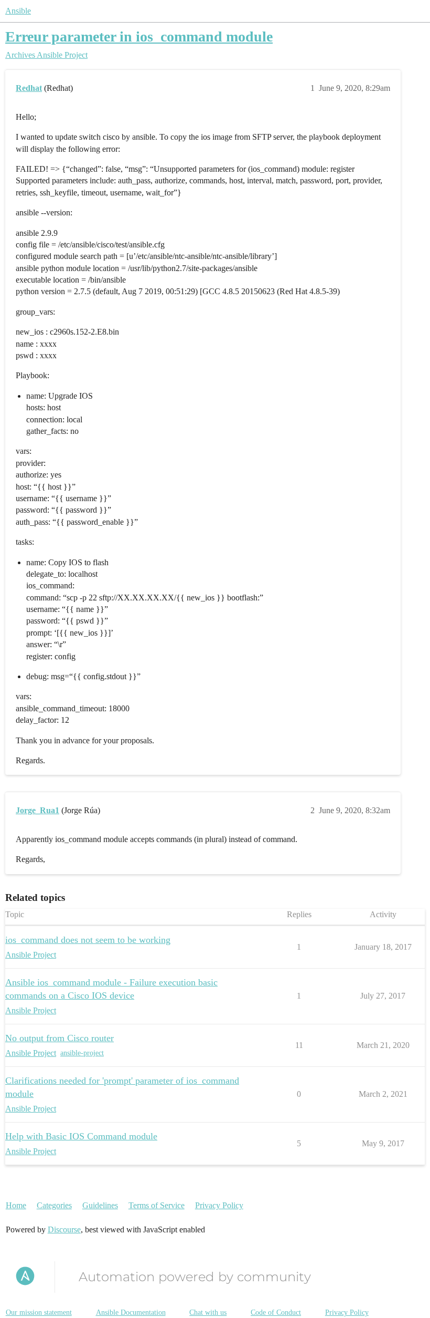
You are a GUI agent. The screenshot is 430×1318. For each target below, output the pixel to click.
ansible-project (82, 1053)
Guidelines (100, 1205)
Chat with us (208, 1312)
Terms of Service (156, 1205)
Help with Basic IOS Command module (81, 1136)
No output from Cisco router (59, 1038)
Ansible (18, 10)
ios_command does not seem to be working (87, 940)
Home (16, 1205)
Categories (54, 1205)
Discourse (64, 1229)
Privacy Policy (219, 1205)
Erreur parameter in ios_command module (139, 36)
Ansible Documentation (131, 1312)
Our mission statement (39, 1312)
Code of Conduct (276, 1312)
